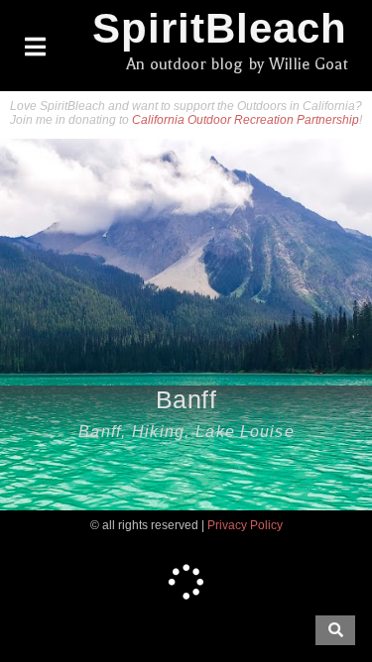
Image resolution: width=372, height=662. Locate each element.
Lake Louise (245, 431)
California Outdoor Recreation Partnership (245, 120)
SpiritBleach (219, 28)
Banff (186, 399)
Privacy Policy (245, 525)
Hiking (158, 431)
